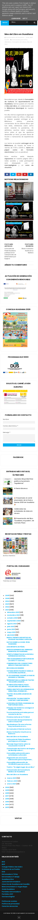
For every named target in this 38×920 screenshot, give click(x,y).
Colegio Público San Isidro (12, 867)
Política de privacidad (10, 904)
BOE (3, 862)
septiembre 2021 (14, 621)
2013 (7, 807)
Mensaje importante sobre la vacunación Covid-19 (18, 745)
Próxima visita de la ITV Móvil (18, 717)
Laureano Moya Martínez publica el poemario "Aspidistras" (23, 481)
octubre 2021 (12, 618)
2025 (7, 598)
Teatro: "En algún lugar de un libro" (21, 767)
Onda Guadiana (8, 889)
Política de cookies (9, 901)
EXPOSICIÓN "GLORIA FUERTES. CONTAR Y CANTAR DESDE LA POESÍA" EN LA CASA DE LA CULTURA (17, 193)
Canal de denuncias (10, 906)
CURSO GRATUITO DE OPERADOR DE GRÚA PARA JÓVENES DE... (20, 690)
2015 (7, 802)
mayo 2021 (11, 632)
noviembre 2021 (13, 615)
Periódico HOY (7, 894)
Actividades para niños (19, 40)
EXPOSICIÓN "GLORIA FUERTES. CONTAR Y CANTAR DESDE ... (18, 699)
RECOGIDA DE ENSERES (15, 668)
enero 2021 (11, 784)
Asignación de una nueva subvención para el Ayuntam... (20, 759)
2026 (7, 595)
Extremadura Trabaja (10, 877)
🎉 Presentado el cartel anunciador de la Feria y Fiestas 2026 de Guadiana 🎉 (24, 501)
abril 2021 (11, 635)
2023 (7, 604)
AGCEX (9, 184)
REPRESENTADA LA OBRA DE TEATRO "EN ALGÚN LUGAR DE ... (20, 681)
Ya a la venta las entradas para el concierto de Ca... (20, 713)
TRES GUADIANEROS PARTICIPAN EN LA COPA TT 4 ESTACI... (20, 660)
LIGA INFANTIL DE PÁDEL (16, 647)
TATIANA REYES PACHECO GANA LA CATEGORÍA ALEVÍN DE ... (20, 672)
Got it (25, 18)
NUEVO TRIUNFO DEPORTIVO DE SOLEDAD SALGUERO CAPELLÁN (19, 638)
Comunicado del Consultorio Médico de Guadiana (18, 771)
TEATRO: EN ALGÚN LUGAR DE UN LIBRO (19, 695)
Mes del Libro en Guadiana (16, 216)
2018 (7, 793)
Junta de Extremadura (11, 882)
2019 (7, 790)
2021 (7, 610)
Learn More (15, 18)
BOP (3, 864)
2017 (7, 796)
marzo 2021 (11, 778)
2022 (7, 607)
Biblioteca (8, 42)
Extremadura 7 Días (10, 874)
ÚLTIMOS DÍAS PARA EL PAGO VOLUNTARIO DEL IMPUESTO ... (19, 686)
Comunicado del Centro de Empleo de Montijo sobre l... (21, 749)
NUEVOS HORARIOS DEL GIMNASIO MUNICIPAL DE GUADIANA (20, 650)
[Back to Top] (19, 917)
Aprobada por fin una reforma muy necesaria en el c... (19, 725)
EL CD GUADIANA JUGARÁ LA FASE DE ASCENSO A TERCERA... (21, 676)
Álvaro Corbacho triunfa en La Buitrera (19, 733)
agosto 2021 (12, 624)
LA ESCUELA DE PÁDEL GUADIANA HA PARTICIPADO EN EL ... (20, 704)
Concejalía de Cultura (19, 42)
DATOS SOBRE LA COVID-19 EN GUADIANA (18, 643)
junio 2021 (11, 629)
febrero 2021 (12, 781)
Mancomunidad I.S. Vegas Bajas (14, 887)
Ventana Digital (8, 897)
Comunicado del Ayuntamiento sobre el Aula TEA (19, 721)
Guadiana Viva (8, 879)
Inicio (4, 22)
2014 (7, 804)
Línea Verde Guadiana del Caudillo (16, 884)
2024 (7, 601)
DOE (3, 872)
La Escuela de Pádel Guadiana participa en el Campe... (19, 740)
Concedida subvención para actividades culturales (18, 754)
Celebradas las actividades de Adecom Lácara (23, 511)
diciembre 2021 (13, 612)
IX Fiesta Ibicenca (20, 488)
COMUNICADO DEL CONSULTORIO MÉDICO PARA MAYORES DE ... (19, 664)
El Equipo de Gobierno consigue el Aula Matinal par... (20, 709)
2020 (7, 787)
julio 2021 (11, 626)
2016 (7, 799)
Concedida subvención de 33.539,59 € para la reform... (19, 763)
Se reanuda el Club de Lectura (19, 729)
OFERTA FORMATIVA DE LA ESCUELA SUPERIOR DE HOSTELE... (20, 655)
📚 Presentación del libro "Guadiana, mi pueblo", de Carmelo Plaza (24, 520)
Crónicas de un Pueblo (11, 869)
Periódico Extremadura (11, 892)
